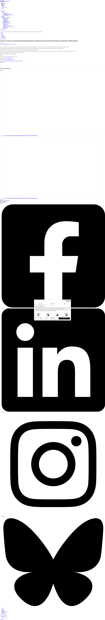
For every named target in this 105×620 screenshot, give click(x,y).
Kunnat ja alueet (5, 18)
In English (3, 11)
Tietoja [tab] (65, 303)
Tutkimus (3, 609)
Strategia (4, 23)
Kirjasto (3, 8)
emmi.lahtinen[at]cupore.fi (9, 56)
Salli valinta (52, 318)
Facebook (3, 3)
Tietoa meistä (3, 22)
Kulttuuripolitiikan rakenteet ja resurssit (8, 14)
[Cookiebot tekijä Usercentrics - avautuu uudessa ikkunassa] (66, 301)
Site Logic (5, 618)
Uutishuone (1, 70)
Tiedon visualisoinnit (4, 17)
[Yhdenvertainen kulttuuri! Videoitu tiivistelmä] (8, 44)
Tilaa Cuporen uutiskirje (3, 38)
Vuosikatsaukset (5, 24)
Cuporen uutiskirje (4, 7)
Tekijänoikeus (5, 20)
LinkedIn (3, 4)
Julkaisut (3, 16)
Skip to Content (2, 0)
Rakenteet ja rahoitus (6, 19)
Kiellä (41, 318)
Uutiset (5, 31)
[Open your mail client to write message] (2, 66)
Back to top (1, 619)
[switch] (48, 315)
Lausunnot (3, 37)
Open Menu (8, 17)
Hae (0, 9)
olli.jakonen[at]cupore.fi (9, 58)
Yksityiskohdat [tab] (52, 303)
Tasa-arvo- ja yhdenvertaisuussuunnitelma (8, 26)
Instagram (3, 5)
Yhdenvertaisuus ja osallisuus (7, 21)
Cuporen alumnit (5, 27)
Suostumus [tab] (40, 303)
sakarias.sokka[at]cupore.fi (11, 59)
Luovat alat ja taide (5, 15)
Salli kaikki (64, 318)
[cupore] (1, 199)
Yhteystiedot (3, 613)
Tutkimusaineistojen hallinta (6, 25)
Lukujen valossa (4, 36)
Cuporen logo (5, 28)
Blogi (2, 35)
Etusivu (3, 31)
